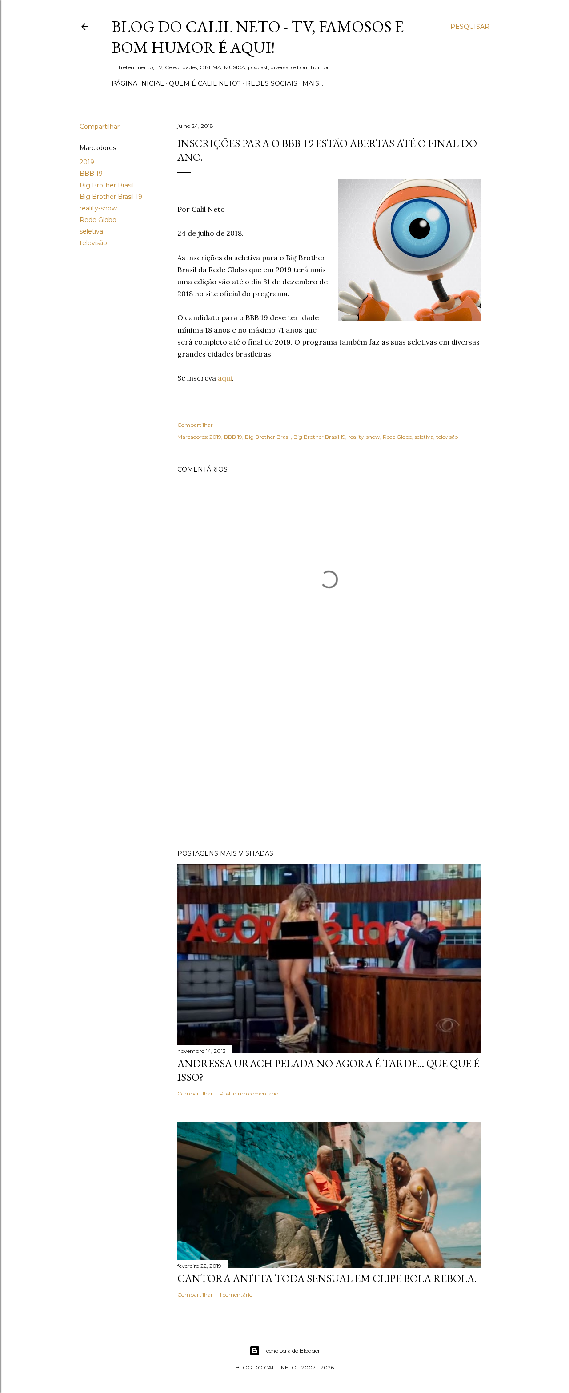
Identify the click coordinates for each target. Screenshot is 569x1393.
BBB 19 (91, 174)
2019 (87, 162)
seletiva (91, 231)
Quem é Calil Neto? (205, 83)
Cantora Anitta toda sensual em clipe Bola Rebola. (327, 1278)
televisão (93, 243)
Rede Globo (98, 220)
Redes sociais (271, 83)
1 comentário (236, 1294)
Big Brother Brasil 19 (111, 197)
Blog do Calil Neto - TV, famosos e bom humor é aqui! (258, 37)
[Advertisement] (329, 765)
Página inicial (138, 83)
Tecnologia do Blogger (292, 1350)
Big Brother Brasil (107, 185)
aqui (225, 377)
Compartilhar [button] (100, 127)
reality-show (98, 208)
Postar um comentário (249, 1093)
